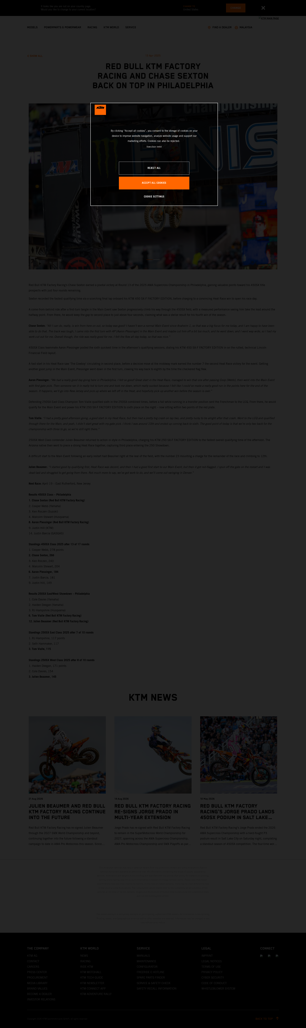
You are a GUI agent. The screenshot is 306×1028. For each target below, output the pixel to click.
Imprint (159, 146)
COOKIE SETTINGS (154, 196)
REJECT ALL (154, 168)
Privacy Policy (151, 146)
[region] (154, 154)
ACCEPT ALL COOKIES (154, 183)
